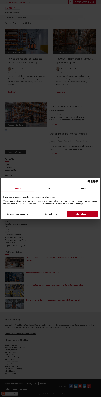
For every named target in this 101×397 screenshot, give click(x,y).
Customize (49, 214)
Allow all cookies (82, 214)
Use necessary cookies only (18, 214)
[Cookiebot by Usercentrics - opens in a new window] (87, 181)
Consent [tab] (17, 188)
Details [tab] (51, 188)
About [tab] (83, 188)
